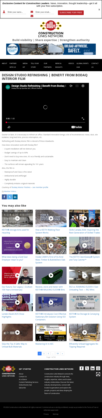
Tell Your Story (35, 65)
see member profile (40, 187)
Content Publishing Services (28, 382)
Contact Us (95, 65)
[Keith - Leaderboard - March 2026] (51, 49)
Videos (71, 63)
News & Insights (58, 65)
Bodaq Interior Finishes (21, 187)
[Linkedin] (15, 196)
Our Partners (48, 65)
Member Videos (10, 191)
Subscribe (22, 388)
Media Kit (25, 65)
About (4, 63)
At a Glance (23, 379)
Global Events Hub (82, 65)
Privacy (46, 414)
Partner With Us (13, 65)
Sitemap (55, 414)
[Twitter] (9, 196)
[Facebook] (4, 196)
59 (58, 353)
